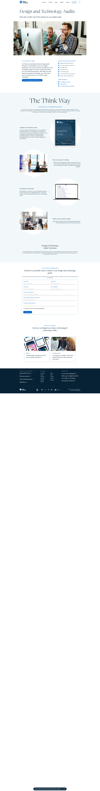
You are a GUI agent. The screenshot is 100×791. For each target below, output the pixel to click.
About (56, 2)
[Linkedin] (42, 389)
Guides (42, 381)
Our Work (44, 2)
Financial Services (25, 373)
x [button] (64, 788)
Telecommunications (26, 379)
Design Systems (63, 83)
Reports (42, 380)
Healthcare (23, 382)
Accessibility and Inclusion (65, 81)
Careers (67, 2)
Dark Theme (58, 389)
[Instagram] (48, 389)
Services (50, 2)
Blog (51, 374)
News (51, 373)
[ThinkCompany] (24, 2)
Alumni (51, 378)
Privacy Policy (72, 390)
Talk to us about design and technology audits (32, 80)
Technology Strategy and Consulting (67, 86)
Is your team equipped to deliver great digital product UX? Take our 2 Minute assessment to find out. (70, 377)
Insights (61, 2)
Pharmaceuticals (24, 376)
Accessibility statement (77, 390)
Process (42, 378)
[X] (45, 389)
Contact (74, 2)
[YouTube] (51, 389)
